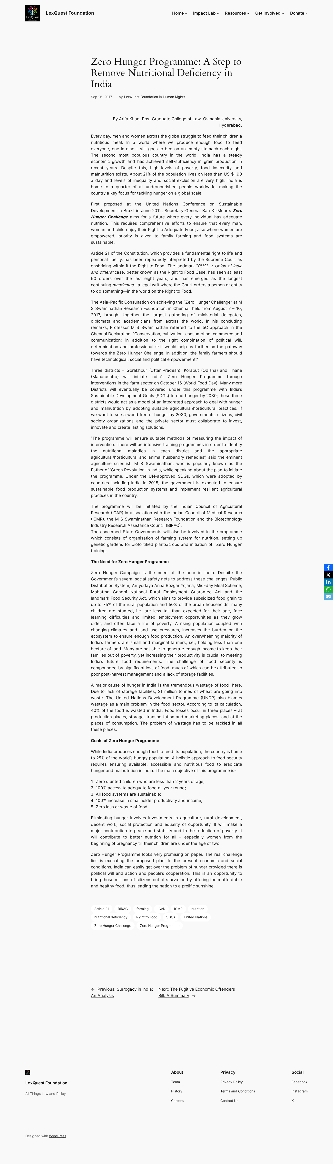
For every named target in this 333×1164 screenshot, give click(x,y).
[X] (328, 574)
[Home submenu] (186, 13)
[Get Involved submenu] (283, 13)
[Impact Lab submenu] (218, 13)
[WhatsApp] (328, 589)
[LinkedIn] (328, 582)
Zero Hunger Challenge (112, 925)
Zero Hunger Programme (159, 925)
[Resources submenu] (248, 13)
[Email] (328, 596)
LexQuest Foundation (70, 13)
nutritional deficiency (110, 917)
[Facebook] (328, 567)
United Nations (195, 917)
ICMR (178, 909)
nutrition (197, 909)
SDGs (170, 917)
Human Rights (174, 97)
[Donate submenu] (306, 13)
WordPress (57, 1136)
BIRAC (123, 909)
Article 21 (101, 909)
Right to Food (146, 917)
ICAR (161, 909)
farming (143, 909)
